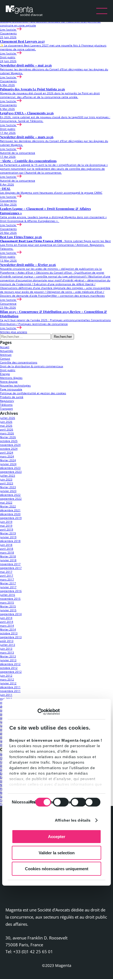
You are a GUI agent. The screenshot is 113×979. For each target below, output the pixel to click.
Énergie (5, 374)
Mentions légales (11, 378)
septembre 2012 (11, 672)
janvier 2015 (8, 610)
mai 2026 (6, 425)
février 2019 (8, 533)
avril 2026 (6, 429)
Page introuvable (11, 389)
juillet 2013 (7, 645)
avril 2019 (6, 529)
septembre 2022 (11, 498)
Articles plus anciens (13, 332)
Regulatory (7, 401)
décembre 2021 (10, 510)
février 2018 (8, 556)
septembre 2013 (11, 637)
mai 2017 (6, 572)
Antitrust (6, 355)
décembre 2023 (10, 468)
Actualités (6, 351)
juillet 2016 (7, 595)
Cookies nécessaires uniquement (56, 868)
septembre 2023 (11, 472)
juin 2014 (6, 618)
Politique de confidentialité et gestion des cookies (33, 393)
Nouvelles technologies (15, 385)
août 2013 (6, 641)
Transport (6, 408)
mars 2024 (7, 456)
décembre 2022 (10, 495)
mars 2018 (7, 552)
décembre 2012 (10, 664)
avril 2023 (6, 483)
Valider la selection (57, 852)
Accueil (4, 347)
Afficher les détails (73, 820)
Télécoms (6, 405)
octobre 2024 (9, 448)
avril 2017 (6, 575)
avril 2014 (6, 622)
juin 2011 (6, 695)
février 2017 (8, 583)
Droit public (7, 370)
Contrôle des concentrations (18, 362)
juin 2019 (6, 522)
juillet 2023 (7, 475)
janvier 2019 (8, 537)
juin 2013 (6, 648)
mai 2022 (6, 502)
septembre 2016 (11, 591)
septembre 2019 (11, 518)
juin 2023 (6, 479)
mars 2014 (7, 625)
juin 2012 (6, 675)
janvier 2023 (8, 491)
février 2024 (8, 460)
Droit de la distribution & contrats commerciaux (31, 366)
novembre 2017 (10, 564)
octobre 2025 (9, 441)
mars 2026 (7, 433)
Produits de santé (11, 397)
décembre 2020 (10, 514)
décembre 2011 (10, 687)
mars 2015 (7, 602)
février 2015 (8, 606)
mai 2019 (6, 525)
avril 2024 (6, 452)
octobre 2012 (9, 668)
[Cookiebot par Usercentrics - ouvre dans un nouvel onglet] (36, 711)
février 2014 (8, 629)
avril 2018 (6, 548)
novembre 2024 (10, 445)
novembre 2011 (10, 691)
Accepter (56, 836)
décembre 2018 (10, 541)
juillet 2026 (7, 418)
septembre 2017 (11, 568)
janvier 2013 (8, 660)
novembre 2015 (10, 598)
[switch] (61, 802)
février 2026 (8, 437)
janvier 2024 (8, 464)
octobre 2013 (9, 633)
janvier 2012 (8, 683)
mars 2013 (7, 652)
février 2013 (8, 656)
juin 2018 (6, 545)
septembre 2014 (11, 614)
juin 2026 (6, 422)
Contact (5, 358)
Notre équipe (9, 381)
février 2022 (8, 506)
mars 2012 (7, 679)
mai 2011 (6, 698)
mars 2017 (7, 579)
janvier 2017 (8, 587)
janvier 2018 (8, 560)
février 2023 (8, 487)
